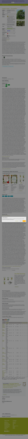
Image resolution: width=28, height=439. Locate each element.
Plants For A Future (5, 4)
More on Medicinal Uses (8, 168)
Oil (6, 86)
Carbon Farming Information (8, 266)
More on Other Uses (7, 215)
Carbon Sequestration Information (17, 266)
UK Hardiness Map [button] (5, 66)
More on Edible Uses (7, 156)
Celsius (3, 270)
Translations (6, 429)
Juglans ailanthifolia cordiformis (3, 327)
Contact (14, 427)
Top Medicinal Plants (7, 426)
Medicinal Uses (6, 422)
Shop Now (20, 190)
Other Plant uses (6, 423)
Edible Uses (5, 421)
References (3, 156)
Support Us (14, 423)
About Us (14, 428)
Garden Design (6, 427)
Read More (4, 394)
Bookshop (14, 422)
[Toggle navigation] (25, 4)
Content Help (14, 421)
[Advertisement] (14, 72)
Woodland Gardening (7, 424)
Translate (8, 39)
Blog (13, 424)
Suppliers (14, 426)
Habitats (5, 428)
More (4, 192)
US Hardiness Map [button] (10, 66)
